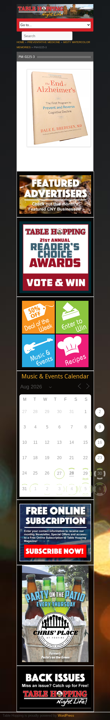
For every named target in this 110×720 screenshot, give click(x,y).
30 (99, 473)
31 (24, 489)
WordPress (66, 715)
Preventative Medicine (43, 42)
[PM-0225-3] (59, 149)
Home (20, 42)
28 (71, 473)
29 (85, 473)
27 (59, 473)
